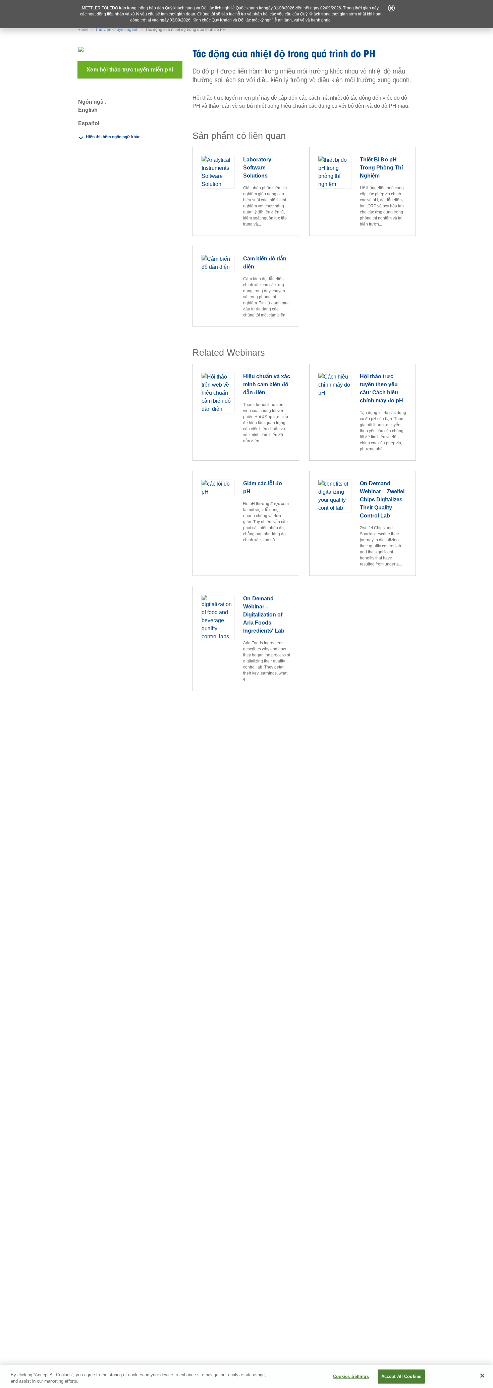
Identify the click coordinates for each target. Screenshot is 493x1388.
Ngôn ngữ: (92, 102)
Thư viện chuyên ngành (117, 29)
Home (83, 29)
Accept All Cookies (401, 1376)
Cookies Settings (351, 1376)
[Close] (482, 1375)
